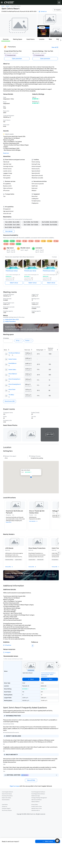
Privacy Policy (34, 804)
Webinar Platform (35, 801)
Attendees (6, 338)
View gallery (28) (55, 34)
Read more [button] (8, 522)
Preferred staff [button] (40, 559)
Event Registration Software (38, 793)
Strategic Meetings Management (39, 797)
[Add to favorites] (57, 663)
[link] (14, 542)
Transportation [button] (55, 559)
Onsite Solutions (6, 799)
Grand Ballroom (12, 363)
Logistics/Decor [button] (18, 559)
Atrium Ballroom (12, 374)
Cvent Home (5, 804)
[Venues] (59, 2)
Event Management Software (38, 791)
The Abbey (11, 394)
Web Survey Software (36, 799)
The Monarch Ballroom (14, 353)
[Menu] (2, 2)
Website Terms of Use (36, 808)
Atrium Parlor (11, 389)
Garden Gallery (12, 369)
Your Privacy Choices (7, 810)
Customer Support (6, 808)
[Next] (60, 40)
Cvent (2, 6)
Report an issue (14, 786)
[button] (18, 25)
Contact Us (4, 806)
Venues (7, 6)
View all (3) (55, 47)
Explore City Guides (6, 797)
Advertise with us (35, 810)
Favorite (58, 9)
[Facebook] (32, 645)
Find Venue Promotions (7, 795)
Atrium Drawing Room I (14, 379)
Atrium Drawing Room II (14, 384)
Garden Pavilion (12, 359)
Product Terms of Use (36, 806)
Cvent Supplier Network (7, 791)
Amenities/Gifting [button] (9, 559)
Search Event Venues (7, 793)
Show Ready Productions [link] (36, 548)
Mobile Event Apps (35, 795)
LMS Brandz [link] (9, 548)
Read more (6, 153)
